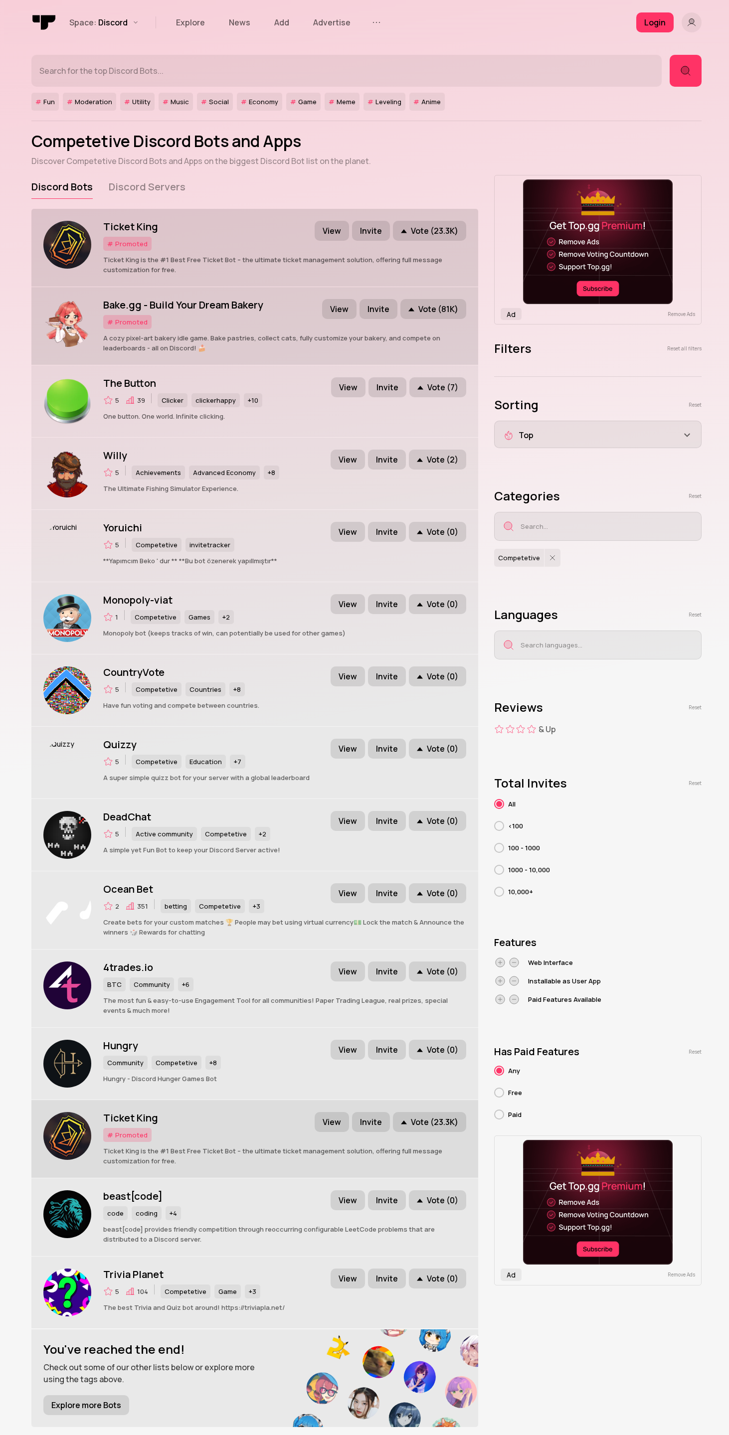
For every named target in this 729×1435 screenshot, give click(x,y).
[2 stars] (510, 729)
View (332, 230)
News (239, 22)
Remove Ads (681, 314)
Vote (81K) (438, 309)
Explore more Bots (86, 1405)
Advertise (332, 22)
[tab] (62, 187)
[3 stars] (521, 729)
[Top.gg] (44, 22)
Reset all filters (684, 348)
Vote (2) (442, 459)
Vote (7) (442, 387)
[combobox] (598, 434)
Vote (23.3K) (434, 230)
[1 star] (499, 729)
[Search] (686, 71)
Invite (371, 230)
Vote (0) (442, 531)
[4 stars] (532, 729)
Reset (695, 404)
